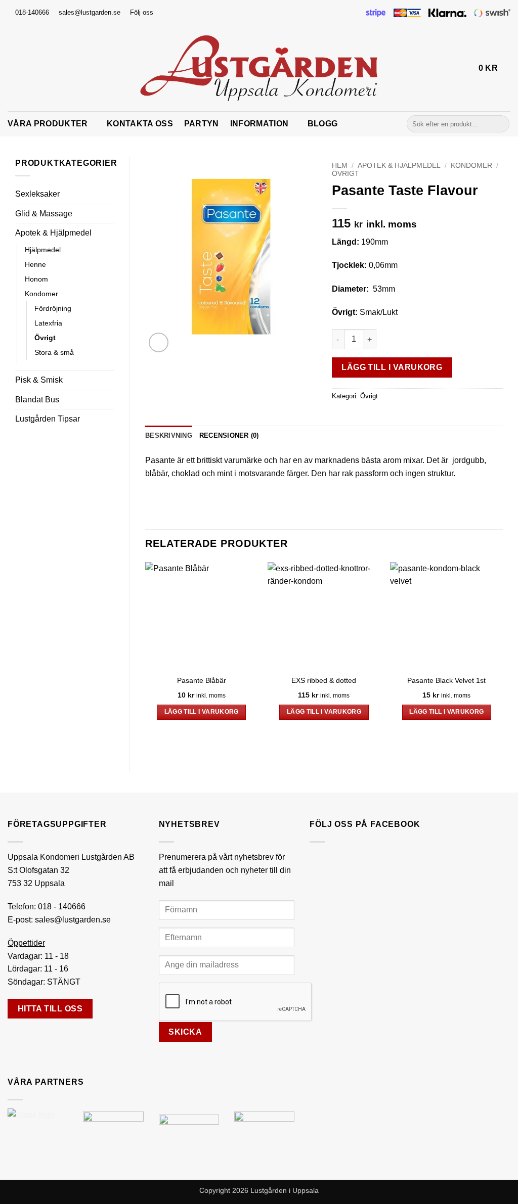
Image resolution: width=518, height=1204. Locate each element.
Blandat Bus (37, 399)
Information (259, 123)
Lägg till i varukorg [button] (201, 712)
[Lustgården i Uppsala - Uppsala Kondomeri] (259, 68)
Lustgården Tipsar (47, 418)
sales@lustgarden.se (73, 919)
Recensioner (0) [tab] (229, 435)
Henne (35, 264)
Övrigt (45, 338)
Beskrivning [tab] (168, 435)
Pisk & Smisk (39, 380)
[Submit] (500, 123)
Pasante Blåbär (201, 680)
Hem (340, 165)
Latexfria (48, 323)
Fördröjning (52, 308)
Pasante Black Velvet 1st (446, 680)
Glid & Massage (43, 213)
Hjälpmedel (43, 250)
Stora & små (54, 352)
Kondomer (41, 294)
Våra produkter (48, 123)
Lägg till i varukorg (391, 367)
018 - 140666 (61, 906)
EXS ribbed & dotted (323, 680)
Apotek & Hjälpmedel (53, 232)
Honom (36, 279)
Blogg (323, 123)
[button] (466, 68)
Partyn (201, 123)
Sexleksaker (37, 194)
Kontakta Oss (140, 123)
